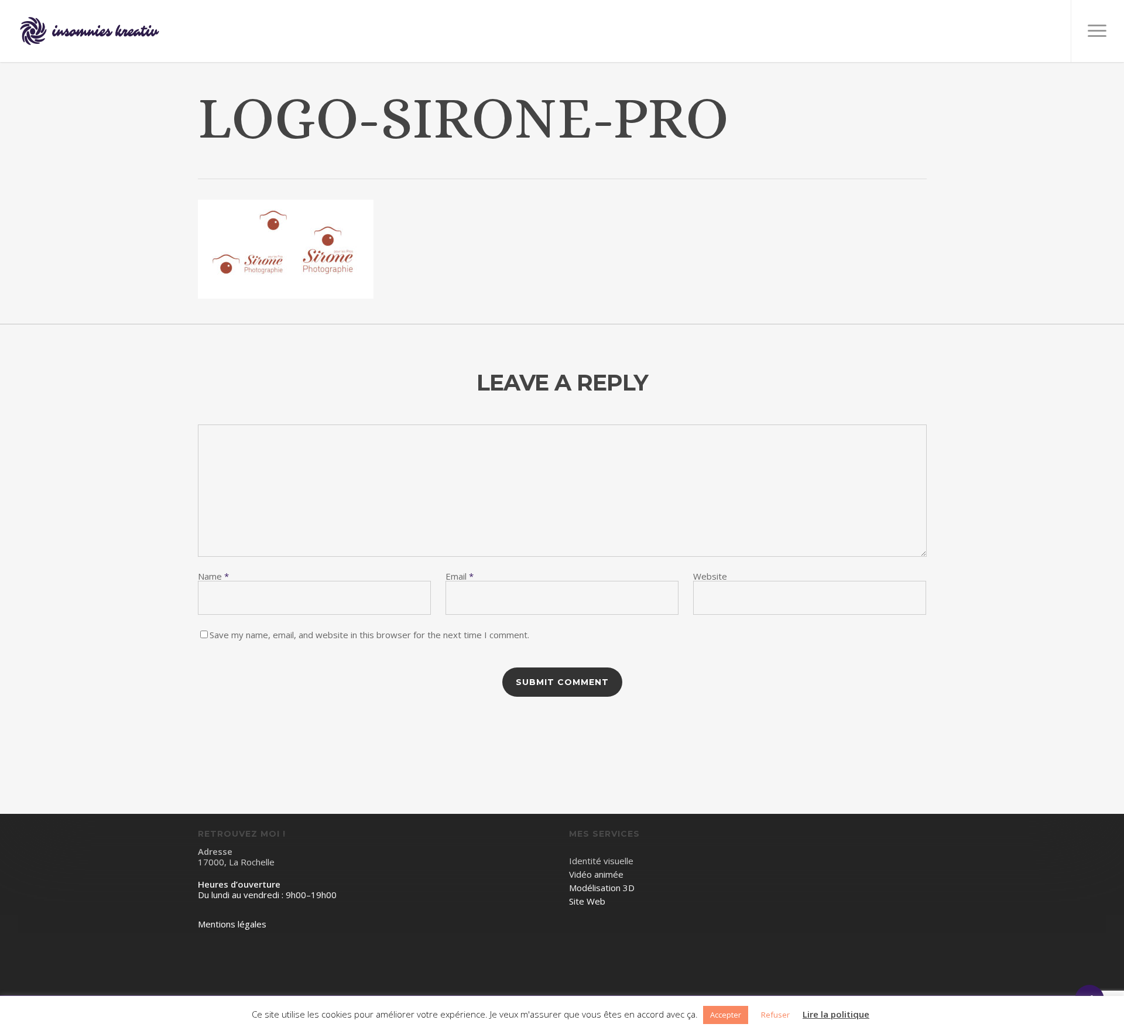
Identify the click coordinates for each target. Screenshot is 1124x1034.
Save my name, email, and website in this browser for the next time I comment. (369, 635)
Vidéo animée (596, 874)
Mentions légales (232, 924)
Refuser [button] (775, 1014)
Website (710, 576)
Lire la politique (836, 1014)
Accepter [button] (725, 1014)
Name (213, 576)
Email (460, 576)
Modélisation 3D (602, 888)
